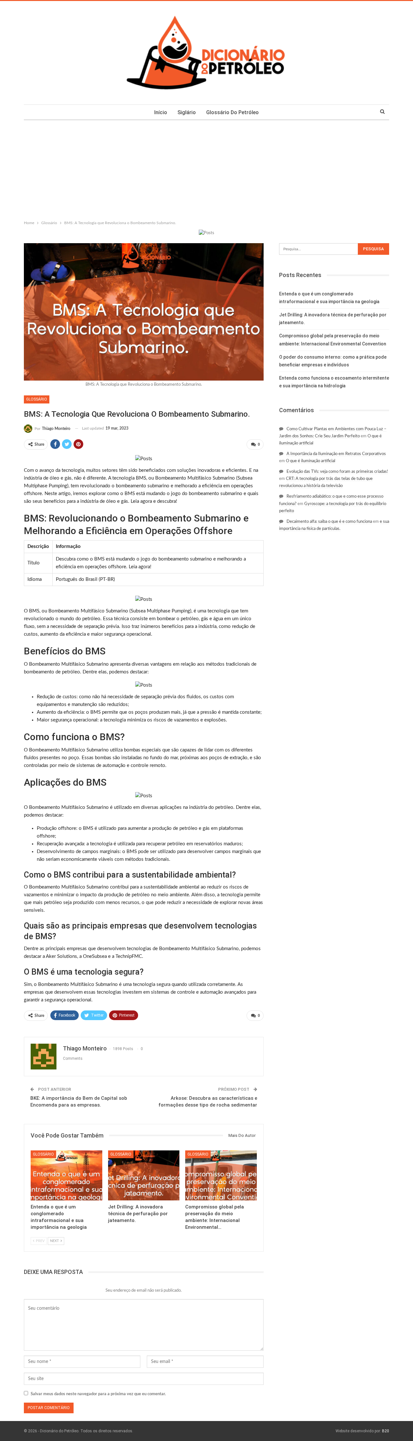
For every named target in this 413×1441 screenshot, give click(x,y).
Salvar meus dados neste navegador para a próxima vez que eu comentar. (98, 1394)
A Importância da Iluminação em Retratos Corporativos (336, 454)
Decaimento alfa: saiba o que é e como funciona (329, 522)
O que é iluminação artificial (310, 461)
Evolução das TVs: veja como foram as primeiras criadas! (337, 472)
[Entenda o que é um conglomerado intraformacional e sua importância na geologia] (66, 1175)
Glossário (36, 399)
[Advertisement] (206, 169)
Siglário (186, 112)
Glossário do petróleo (232, 112)
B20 (385, 1431)
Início (160, 112)
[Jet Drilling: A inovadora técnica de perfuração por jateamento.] (144, 1175)
